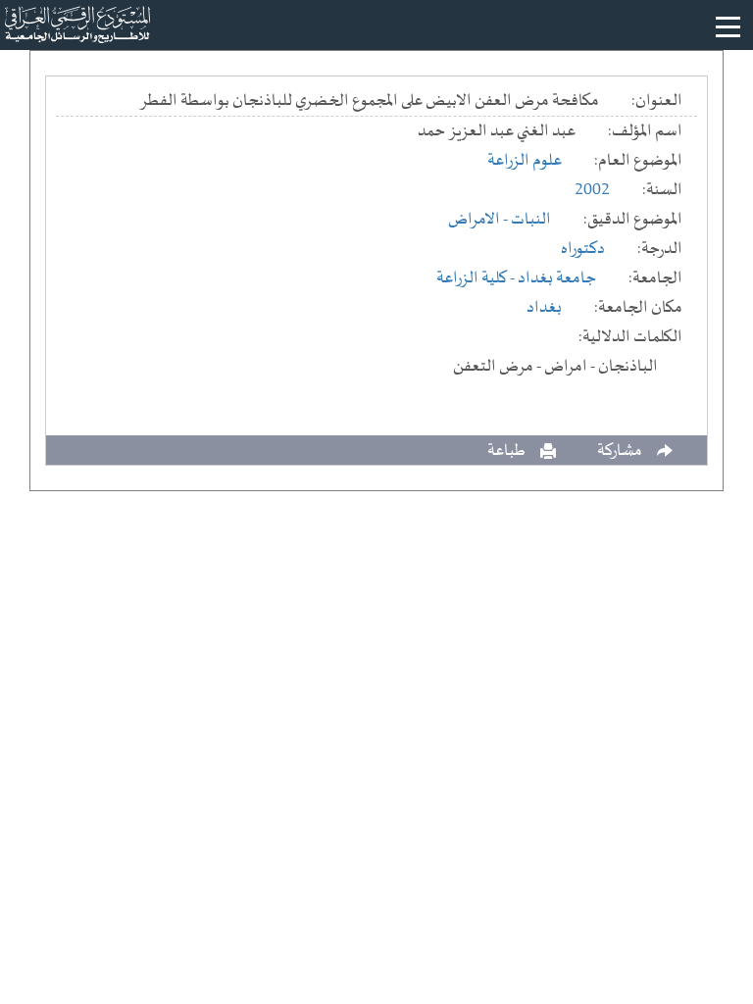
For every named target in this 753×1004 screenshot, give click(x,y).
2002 (592, 190)
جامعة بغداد (557, 278)
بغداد (544, 308)
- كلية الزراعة (477, 278)
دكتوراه (583, 249)
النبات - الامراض (499, 219)
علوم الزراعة (524, 161)
